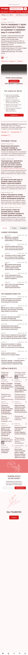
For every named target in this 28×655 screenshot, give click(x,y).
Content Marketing (9, 207)
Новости (3, 143)
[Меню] (3, 653)
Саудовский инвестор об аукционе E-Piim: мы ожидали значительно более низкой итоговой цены (11, 300)
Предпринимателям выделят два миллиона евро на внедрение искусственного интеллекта (11, 327)
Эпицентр (12, 11)
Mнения (3, 358)
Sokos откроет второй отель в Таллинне (5, 450)
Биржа (2, 177)
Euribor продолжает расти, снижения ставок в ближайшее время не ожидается (14, 276)
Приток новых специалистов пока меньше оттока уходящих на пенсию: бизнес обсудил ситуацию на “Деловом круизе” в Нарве (14, 336)
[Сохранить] (26, 235)
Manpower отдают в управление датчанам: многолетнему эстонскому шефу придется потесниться (12, 309)
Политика (3, 132)
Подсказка (8, 235)
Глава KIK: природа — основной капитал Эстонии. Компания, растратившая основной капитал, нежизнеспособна (13, 362)
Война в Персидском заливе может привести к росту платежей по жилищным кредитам (13, 196)
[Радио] (14, 653)
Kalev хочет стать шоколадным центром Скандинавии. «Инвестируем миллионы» (14, 286)
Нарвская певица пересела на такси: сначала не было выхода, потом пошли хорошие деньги (14, 248)
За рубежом (4, 135)
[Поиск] (19, 653)
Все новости (4, 11)
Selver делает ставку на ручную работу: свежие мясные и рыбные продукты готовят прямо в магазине (12, 212)
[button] (8, 488)
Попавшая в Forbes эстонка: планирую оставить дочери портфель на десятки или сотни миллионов (15, 257)
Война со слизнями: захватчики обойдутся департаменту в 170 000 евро (13, 238)
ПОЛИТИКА (3, 22)
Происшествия (15, 132)
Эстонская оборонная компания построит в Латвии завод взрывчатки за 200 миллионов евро (11, 318)
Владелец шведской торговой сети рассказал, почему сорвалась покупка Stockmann (20, 431)
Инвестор (18, 11)
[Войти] (25, 653)
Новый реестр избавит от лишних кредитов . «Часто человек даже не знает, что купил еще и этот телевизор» (12, 345)
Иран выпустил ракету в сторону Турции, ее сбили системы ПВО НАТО (11, 148)
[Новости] (8, 653)
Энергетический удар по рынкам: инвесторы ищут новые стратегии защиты (12, 181)
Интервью (3, 296)
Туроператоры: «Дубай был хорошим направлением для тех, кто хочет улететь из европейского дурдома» (11, 164)
